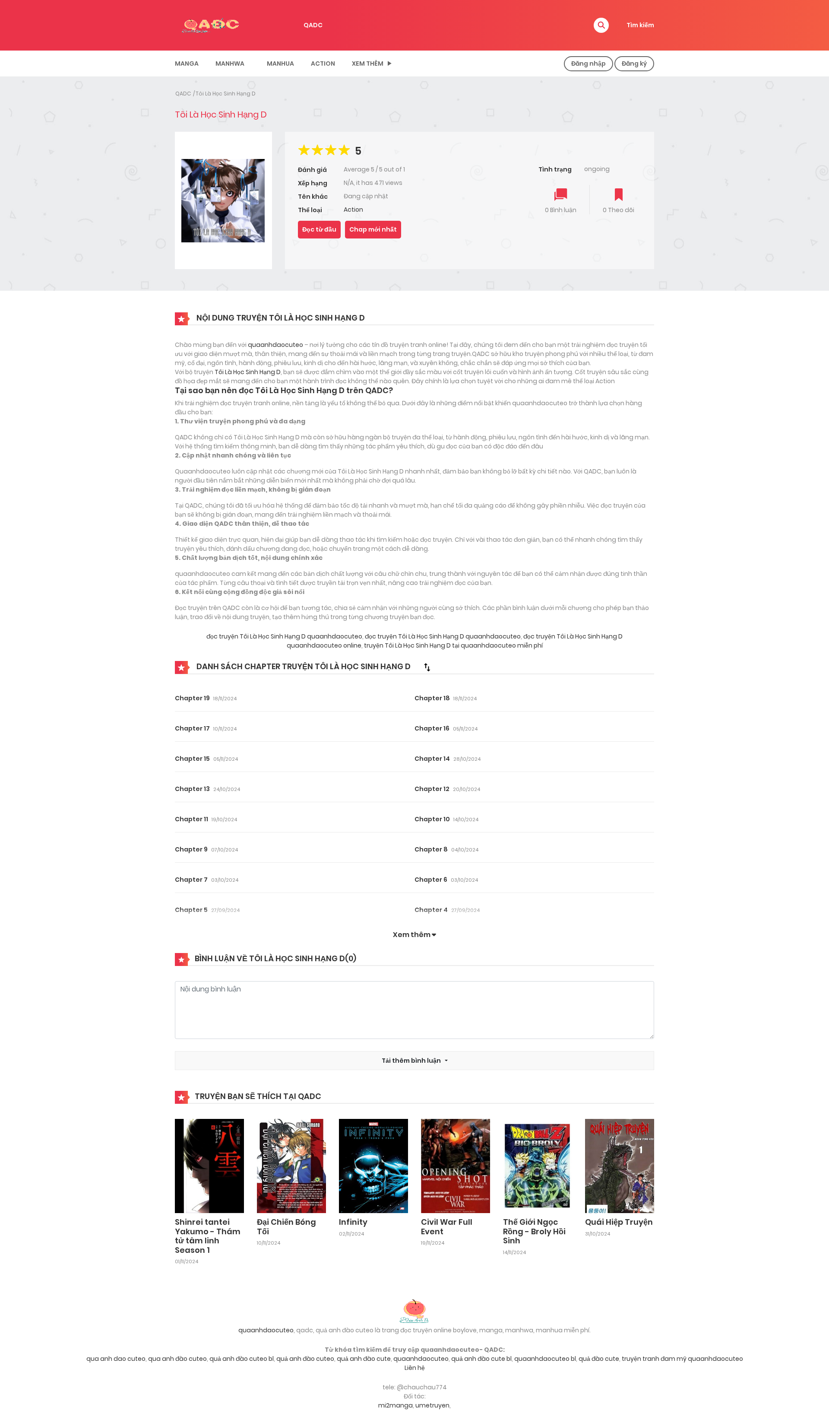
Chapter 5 (191, 909)
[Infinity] (373, 1165)
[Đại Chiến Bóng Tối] (291, 1165)
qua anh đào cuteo (177, 1358)
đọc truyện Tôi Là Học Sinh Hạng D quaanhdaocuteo (284, 636)
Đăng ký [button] (634, 63)
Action (323, 63)
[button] (601, 25)
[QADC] (211, 24)
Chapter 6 (430, 879)
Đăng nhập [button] (588, 63)
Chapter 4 (431, 909)
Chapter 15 (192, 758)
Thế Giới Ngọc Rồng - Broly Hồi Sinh (534, 1231)
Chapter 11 (191, 819)
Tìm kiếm (640, 25)
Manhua (280, 63)
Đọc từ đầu (319, 229)
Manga (187, 63)
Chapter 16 (431, 728)
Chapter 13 (192, 789)
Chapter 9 (191, 849)
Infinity (353, 1222)
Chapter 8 (431, 849)
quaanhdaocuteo (275, 344)
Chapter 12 (431, 789)
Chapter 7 (191, 879)
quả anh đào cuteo (305, 1358)
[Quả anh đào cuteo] (414, 1310)
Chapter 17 (192, 728)
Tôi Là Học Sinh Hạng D (226, 93)
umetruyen (432, 1405)
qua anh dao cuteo (116, 1358)
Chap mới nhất (373, 229)
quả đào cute (599, 1358)
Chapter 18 (432, 698)
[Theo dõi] (619, 195)
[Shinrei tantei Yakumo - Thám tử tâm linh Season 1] (209, 1165)
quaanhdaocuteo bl (545, 1358)
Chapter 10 (432, 819)
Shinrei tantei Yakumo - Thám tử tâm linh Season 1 (207, 1236)
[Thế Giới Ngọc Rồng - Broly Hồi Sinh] (537, 1165)
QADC (313, 25)
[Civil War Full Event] (455, 1165)
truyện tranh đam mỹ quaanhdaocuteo (682, 1358)
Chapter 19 (192, 698)
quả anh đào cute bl (481, 1358)
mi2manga (395, 1405)
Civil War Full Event (446, 1227)
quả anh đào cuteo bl (241, 1358)
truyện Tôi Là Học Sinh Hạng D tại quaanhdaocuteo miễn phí (453, 645)
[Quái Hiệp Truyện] (619, 1165)
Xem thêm (367, 63)
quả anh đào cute (364, 1358)
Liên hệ (415, 1367)
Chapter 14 (432, 758)
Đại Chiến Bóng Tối (286, 1227)
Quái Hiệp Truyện (619, 1222)
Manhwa (229, 63)
